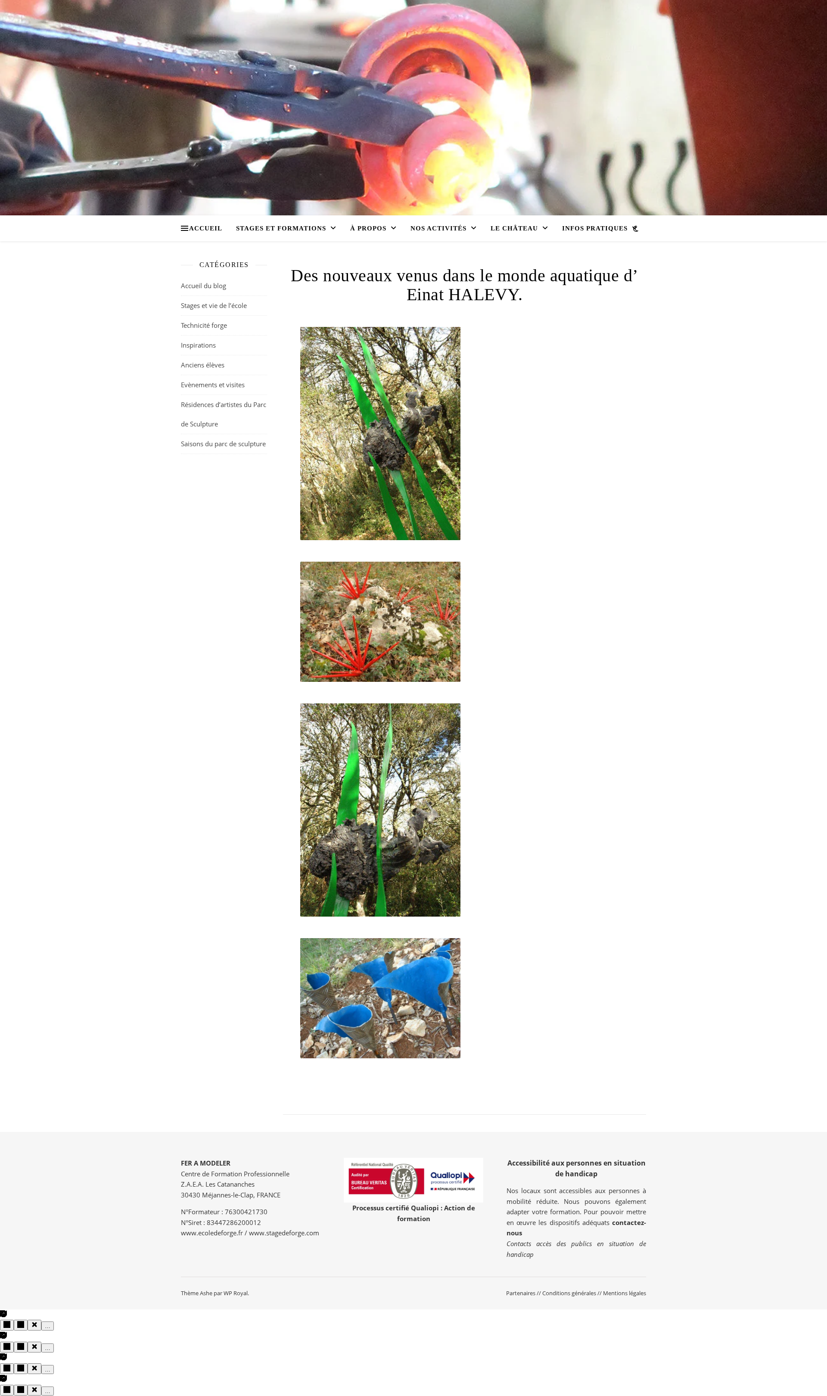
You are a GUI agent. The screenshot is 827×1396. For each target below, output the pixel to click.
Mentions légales (624, 1293)
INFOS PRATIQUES (595, 228)
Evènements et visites (213, 384)
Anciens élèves (202, 365)
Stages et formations (281, 228)
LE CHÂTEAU (514, 228)
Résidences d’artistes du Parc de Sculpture (223, 414)
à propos (368, 228)
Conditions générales (569, 1293)
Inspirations (198, 345)
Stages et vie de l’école (214, 305)
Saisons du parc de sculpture (223, 443)
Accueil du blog (203, 285)
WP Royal (236, 1293)
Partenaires (520, 1293)
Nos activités (438, 228)
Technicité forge (204, 325)
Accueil (205, 228)
